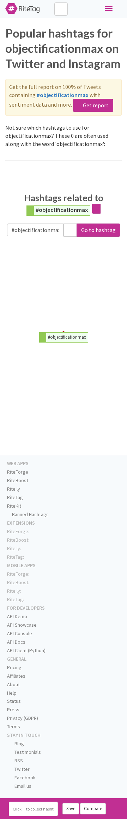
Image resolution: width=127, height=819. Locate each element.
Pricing (14, 667)
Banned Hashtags (30, 514)
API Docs (16, 642)
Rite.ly (13, 489)
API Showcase (22, 625)
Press (13, 709)
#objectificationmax (62, 209)
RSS (18, 760)
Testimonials (27, 752)
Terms (13, 726)
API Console (19, 633)
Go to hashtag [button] (98, 229)
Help (12, 693)
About (13, 684)
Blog (18, 743)
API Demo (17, 616)
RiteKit (14, 506)
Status (14, 701)
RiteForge (17, 472)
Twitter (21, 769)
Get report (95, 105)
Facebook (24, 777)
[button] (70, 230)
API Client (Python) (26, 650)
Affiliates (16, 676)
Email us (22, 786)
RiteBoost (17, 480)
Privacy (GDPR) (22, 718)
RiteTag (15, 497)
